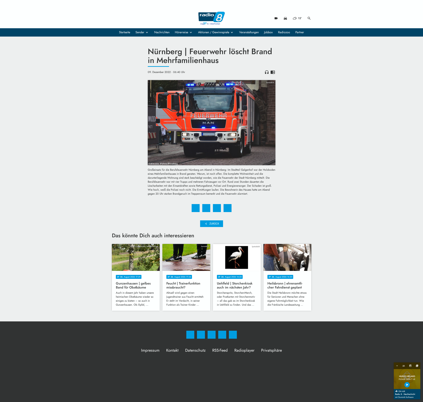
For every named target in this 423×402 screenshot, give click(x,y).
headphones (266, 72)
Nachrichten (162, 32)
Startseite (124, 32)
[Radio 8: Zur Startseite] (211, 18)
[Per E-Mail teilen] (228, 208)
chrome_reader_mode (272, 72)
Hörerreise (181, 32)
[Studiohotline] (135, 18)
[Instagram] (122, 18)
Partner (299, 32)
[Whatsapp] (128, 18)
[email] (141, 18)
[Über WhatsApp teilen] (217, 208)
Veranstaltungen (249, 32)
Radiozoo (284, 32)
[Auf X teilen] (206, 208)
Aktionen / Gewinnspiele (213, 32)
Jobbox (268, 32)
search (309, 18)
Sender (139, 32)
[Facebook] (115, 18)
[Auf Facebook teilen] (196, 208)
